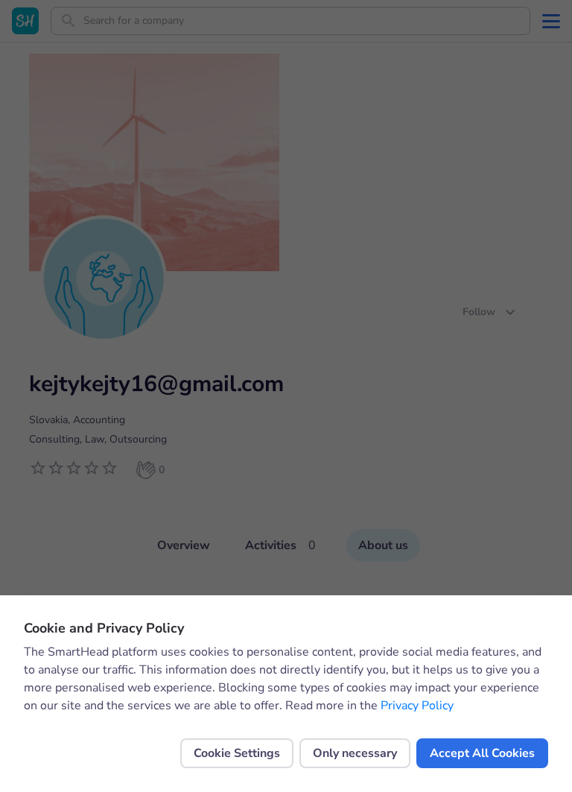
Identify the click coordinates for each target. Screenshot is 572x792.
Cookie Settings (237, 753)
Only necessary (355, 753)
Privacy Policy (417, 705)
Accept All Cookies (482, 753)
